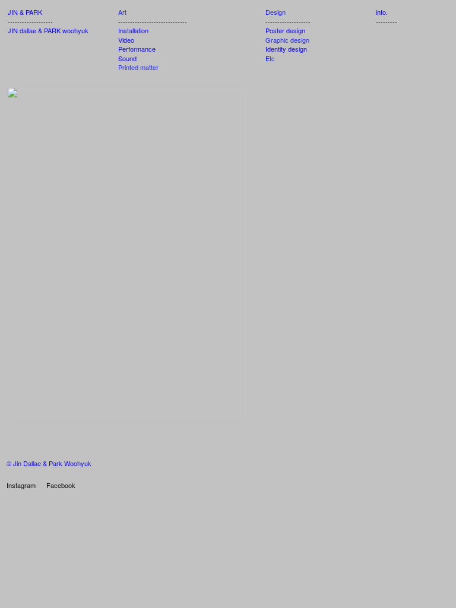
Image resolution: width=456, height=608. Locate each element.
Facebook (60, 485)
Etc (270, 58)
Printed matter (138, 67)
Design (275, 12)
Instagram (21, 485)
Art (122, 12)
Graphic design (287, 40)
